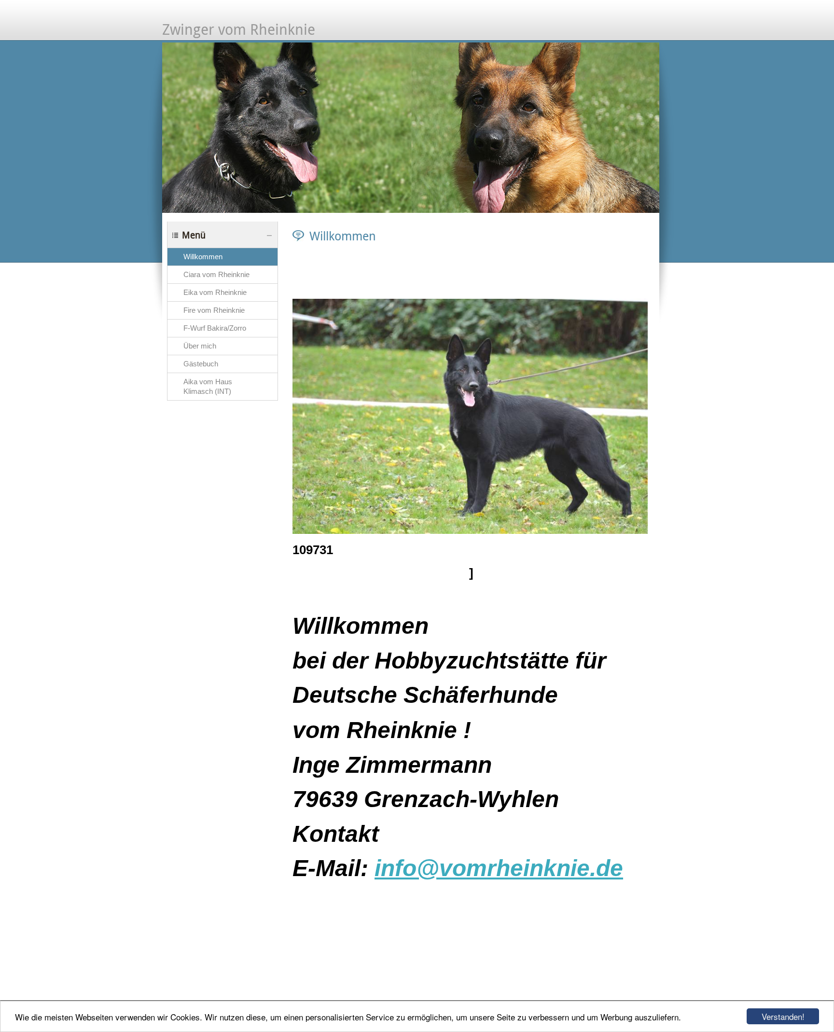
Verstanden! (783, 1016)
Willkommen (202, 257)
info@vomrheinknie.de (499, 868)
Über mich (199, 346)
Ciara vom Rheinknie (216, 275)
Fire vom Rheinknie (214, 310)
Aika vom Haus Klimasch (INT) (207, 386)
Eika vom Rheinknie (215, 292)
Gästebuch (200, 364)
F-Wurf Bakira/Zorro (214, 328)
